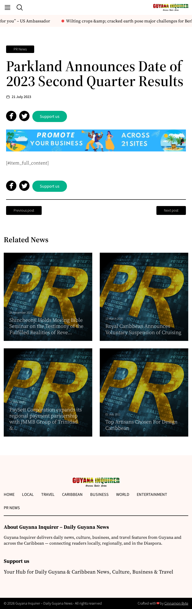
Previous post (24, 210)
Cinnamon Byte (176, 603)
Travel (48, 494)
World (122, 494)
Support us (49, 116)
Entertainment (152, 494)
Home (9, 494)
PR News (20, 49)
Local (28, 494)
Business (99, 494)
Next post (171, 210)
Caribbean (72, 494)
